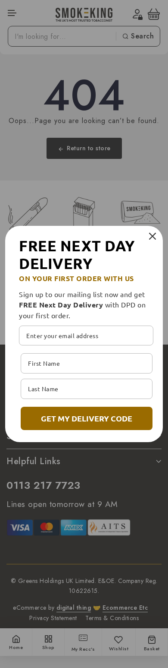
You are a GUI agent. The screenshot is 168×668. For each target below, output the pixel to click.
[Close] (152, 236)
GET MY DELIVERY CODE (86, 418)
